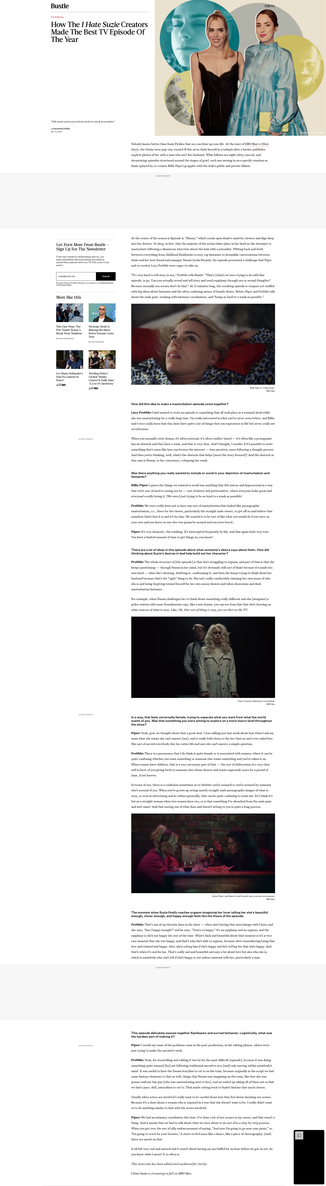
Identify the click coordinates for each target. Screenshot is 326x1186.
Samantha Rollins (61, 128)
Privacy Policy (65, 285)
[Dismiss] (320, 1133)
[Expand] (297, 1133)
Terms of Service (106, 283)
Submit (106, 276)
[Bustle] (60, 6)
